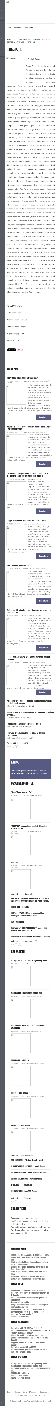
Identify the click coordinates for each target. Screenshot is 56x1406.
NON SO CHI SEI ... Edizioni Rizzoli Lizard (27, 1160)
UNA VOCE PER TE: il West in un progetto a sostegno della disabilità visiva (27, 914)
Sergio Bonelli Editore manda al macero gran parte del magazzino (29, 1305)
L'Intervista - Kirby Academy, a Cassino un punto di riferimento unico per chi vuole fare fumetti (27, 474)
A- (53, 28)
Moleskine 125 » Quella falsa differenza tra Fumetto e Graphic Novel (29, 611)
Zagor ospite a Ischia (20, 1302)
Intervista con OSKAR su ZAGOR (19, 565)
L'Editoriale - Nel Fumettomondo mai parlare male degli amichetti (29, 1263)
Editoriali (17, 1392)
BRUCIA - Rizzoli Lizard (20, 1060)
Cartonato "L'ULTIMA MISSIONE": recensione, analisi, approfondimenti (29, 929)
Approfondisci (42, 773)
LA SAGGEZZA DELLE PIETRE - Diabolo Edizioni (28, 1172)
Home (9, 28)
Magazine (33, 1392)
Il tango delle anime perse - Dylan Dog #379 (29, 960)
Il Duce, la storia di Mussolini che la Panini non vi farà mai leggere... (30, 713)
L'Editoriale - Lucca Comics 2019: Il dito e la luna (29, 1272)
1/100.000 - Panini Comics (21, 1185)
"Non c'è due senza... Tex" (21, 792)
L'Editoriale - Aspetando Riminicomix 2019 (28, 1278)
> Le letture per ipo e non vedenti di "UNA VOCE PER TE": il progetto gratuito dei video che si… (30, 899)
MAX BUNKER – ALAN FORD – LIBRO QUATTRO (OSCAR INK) (27, 1026)
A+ (47, 28)
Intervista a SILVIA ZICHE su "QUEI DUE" (22, 378)
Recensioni (17, 28)
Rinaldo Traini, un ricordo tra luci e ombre (24, 724)
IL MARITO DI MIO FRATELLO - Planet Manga (28, 1166)
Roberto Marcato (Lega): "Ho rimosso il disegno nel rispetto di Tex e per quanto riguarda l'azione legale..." (27, 1312)
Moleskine (24, 616)
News (25, 1392)
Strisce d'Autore (20, 1396)
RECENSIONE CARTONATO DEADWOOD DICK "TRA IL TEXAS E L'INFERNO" (28, 658)
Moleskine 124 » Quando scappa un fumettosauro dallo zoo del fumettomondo (29, 702)
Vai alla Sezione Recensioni (22, 1156)
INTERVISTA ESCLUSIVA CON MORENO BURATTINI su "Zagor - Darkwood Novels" (29, 427)
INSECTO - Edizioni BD (19, 1093)
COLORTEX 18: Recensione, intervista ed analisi (30, 936)
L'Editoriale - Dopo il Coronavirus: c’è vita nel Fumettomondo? (29, 1268)
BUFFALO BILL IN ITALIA (20, 907)
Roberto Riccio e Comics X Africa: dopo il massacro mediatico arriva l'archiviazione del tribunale (30, 1293)
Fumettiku (15, 862)
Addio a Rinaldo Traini (20, 1316)
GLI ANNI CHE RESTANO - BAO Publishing (26, 1178)
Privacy (42, 1396)
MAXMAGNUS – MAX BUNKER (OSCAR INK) (26, 993)
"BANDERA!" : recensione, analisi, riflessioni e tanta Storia (29, 827)
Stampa (52, 42)
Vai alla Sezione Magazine (17, 743)
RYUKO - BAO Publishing (20, 1125)
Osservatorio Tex (31, 795)
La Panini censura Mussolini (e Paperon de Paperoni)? (29, 1298)
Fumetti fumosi (17, 922)
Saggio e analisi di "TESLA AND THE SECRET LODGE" (27, 520)
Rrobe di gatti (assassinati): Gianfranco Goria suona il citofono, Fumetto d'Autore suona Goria (30, 1257)
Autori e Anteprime (27, 479)
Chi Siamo (33, 1396)
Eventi (9, 1396)
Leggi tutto (43, 417)
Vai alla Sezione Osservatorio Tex (24, 894)
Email (48, 42)
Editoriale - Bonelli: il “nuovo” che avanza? (29, 1276)
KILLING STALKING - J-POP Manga (24, 1191)
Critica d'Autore (26, 381)
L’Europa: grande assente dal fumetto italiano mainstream (26, 734)
